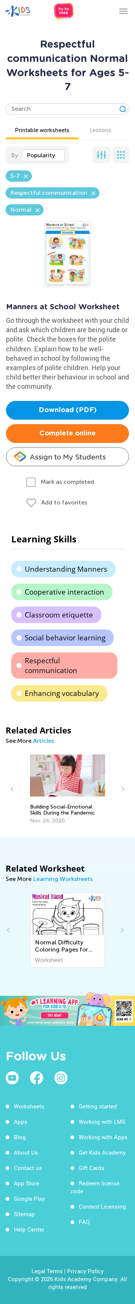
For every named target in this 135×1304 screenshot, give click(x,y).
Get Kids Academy (102, 1152)
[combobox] (43, 155)
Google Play (29, 1198)
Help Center (29, 1229)
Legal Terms (47, 1271)
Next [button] (122, 789)
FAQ (84, 1222)
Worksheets (29, 1106)
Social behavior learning (65, 638)
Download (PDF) (68, 410)
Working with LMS (102, 1121)
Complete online (67, 433)
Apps (20, 1121)
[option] (67, 789)
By (14, 155)
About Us (26, 1152)
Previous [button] (13, 789)
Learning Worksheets (63, 878)
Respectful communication (51, 665)
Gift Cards (91, 1167)
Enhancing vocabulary (62, 693)
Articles (43, 740)
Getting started (98, 1106)
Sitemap (24, 1214)
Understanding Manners (66, 569)
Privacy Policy (85, 1271)
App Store (26, 1183)
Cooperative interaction (64, 592)
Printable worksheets (42, 130)
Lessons (100, 130)
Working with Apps (103, 1137)
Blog (20, 1137)
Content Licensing (102, 1206)
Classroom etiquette (59, 615)
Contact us (28, 1167)
